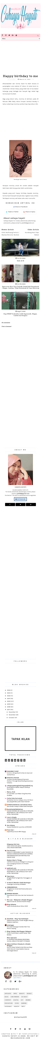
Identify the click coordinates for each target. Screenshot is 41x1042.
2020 (9, 701)
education (9, 1003)
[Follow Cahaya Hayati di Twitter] (21, 504)
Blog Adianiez (11, 904)
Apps (15, 993)
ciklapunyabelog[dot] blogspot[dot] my (20, 786)
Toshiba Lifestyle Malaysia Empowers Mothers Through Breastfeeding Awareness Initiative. (20, 781)
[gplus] (12, 35)
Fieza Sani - (11, 830)
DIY (22, 1000)
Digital (16, 1000)
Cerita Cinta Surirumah (14, 798)
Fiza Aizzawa (11, 850)
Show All (34, 834)
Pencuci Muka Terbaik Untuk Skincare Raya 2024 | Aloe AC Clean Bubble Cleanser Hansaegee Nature (19, 949)
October (11, 717)
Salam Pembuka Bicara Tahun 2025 (17, 906)
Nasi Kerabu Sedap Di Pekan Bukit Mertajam (20, 806)
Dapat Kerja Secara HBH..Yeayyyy (16, 831)
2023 (9, 693)
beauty (21, 993)
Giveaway (8, 1006)
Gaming (24, 1003)
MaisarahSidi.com (20, 1038)
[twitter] (9, 35)
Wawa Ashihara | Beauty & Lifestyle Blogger (18, 944)
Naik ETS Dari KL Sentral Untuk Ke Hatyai (18, 901)
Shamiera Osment (13, 777)
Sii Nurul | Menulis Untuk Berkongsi (19, 882)
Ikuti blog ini (21, 499)
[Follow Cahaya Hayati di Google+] (31, 504)
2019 (8, 704)
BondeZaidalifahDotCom (15, 809)
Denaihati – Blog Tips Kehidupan (17, 919)
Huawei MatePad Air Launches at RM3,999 (19, 827)
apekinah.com (11, 868)
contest (8, 1000)
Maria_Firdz (11, 792)
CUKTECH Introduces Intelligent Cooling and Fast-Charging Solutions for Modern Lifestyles (20, 863)
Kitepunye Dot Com (13, 844)
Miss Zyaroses (12, 938)
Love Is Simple (12, 817)
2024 (9, 690)
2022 (9, 696)
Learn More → (17, 978)
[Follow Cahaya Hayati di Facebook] (10, 504)
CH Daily (13, 79)
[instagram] (5, 35)
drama (28, 1000)
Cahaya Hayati (10, 1036)
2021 (8, 698)
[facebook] (2, 35)
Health (16, 1006)
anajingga (10, 925)
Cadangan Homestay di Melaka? (16, 884)
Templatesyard (30, 1034)
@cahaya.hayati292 (20, 1017)
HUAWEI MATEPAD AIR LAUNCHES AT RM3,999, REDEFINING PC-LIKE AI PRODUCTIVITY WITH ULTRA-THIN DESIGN (20, 812)
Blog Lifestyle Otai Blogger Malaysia (19, 931)
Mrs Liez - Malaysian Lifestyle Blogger (19, 900)
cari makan (15, 996)
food (17, 1003)
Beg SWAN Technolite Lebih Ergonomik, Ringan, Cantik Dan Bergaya (20, 314)
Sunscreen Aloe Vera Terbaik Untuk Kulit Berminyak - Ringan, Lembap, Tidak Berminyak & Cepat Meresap (20, 287)
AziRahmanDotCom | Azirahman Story (19, 805)
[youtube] (16, 35)
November (12, 715)
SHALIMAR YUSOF (13, 771)
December (12, 712)
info (23, 1006)
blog (6, 996)
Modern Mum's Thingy (14, 860)
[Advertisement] (20, 58)
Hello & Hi (20, 261)
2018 (8, 707)
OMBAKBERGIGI (12, 887)
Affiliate (8, 993)
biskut (29, 993)
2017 (8, 709)
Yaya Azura (10, 876)
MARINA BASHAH (12, 893)
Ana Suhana (11, 825)
